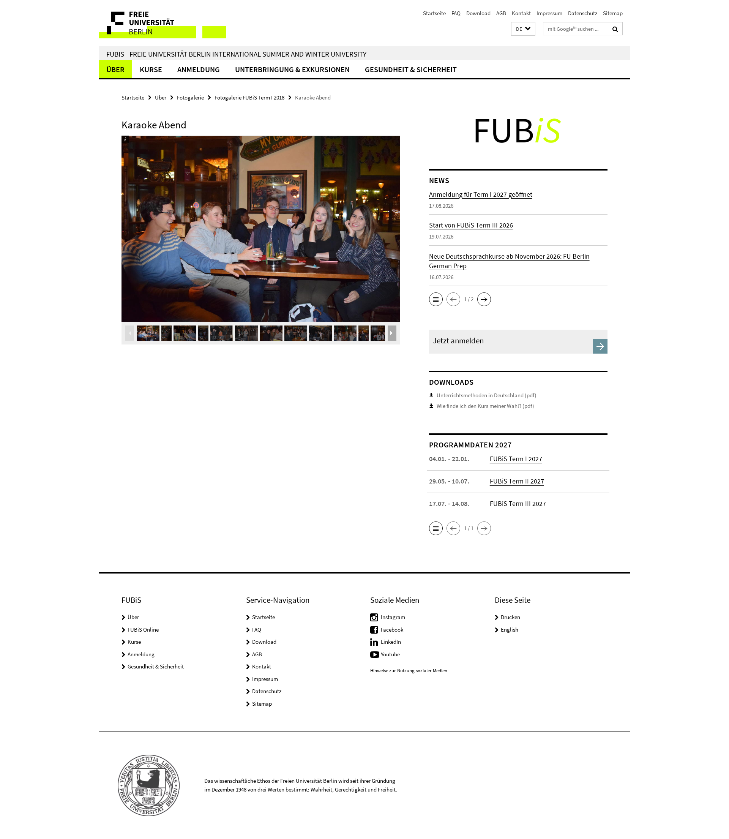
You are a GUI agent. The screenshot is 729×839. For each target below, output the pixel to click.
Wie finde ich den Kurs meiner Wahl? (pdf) (485, 405)
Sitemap (613, 13)
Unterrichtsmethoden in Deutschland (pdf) (486, 395)
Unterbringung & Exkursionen (292, 69)
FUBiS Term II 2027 (517, 481)
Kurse (151, 69)
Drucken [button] (510, 617)
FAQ (456, 13)
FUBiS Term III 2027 (518, 503)
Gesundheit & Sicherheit (411, 69)
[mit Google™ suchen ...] (615, 29)
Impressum (549, 13)
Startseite (434, 13)
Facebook (392, 629)
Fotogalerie (190, 97)
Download (478, 13)
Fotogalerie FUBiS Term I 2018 (249, 97)
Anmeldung (198, 69)
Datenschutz (582, 13)
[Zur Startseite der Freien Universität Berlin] (162, 23)
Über (115, 69)
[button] (523, 29)
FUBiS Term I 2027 (516, 458)
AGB (501, 13)
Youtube (390, 654)
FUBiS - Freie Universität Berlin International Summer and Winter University (236, 53)
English (509, 629)
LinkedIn (391, 641)
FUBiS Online (143, 629)
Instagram (393, 617)
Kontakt (521, 13)
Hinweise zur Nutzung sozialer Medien (408, 670)
